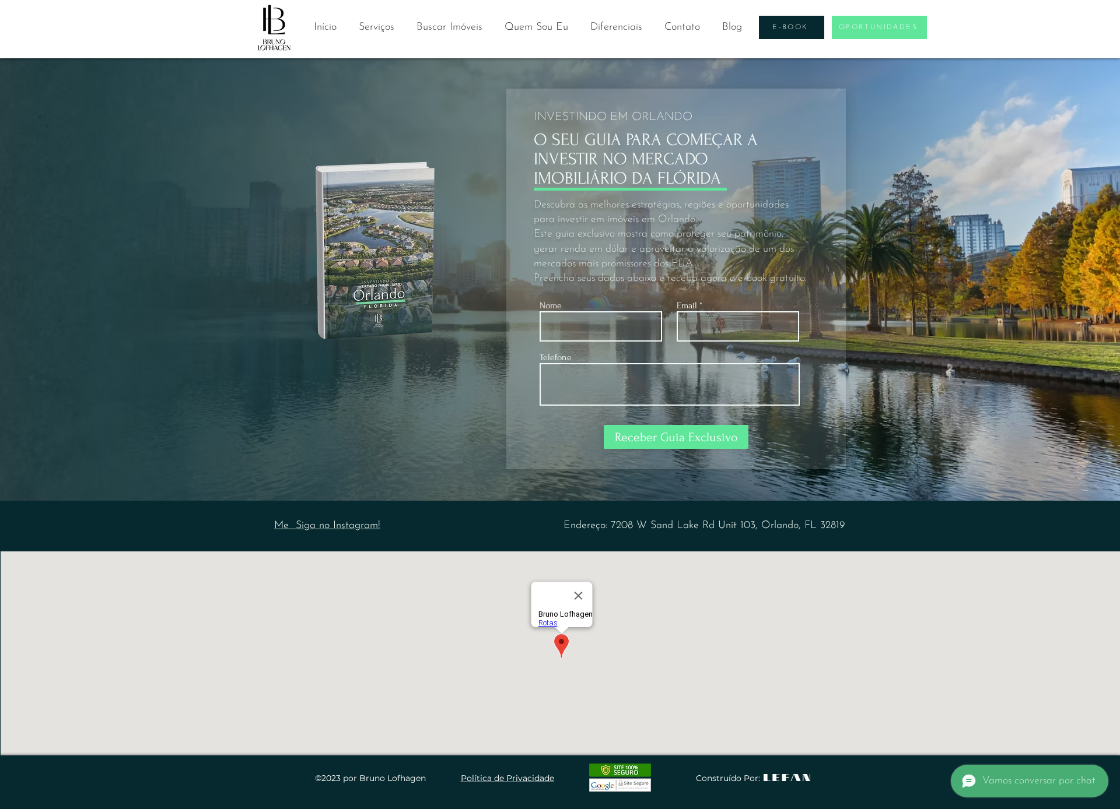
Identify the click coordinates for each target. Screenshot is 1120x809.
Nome (551, 305)
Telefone (556, 357)
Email (687, 305)
